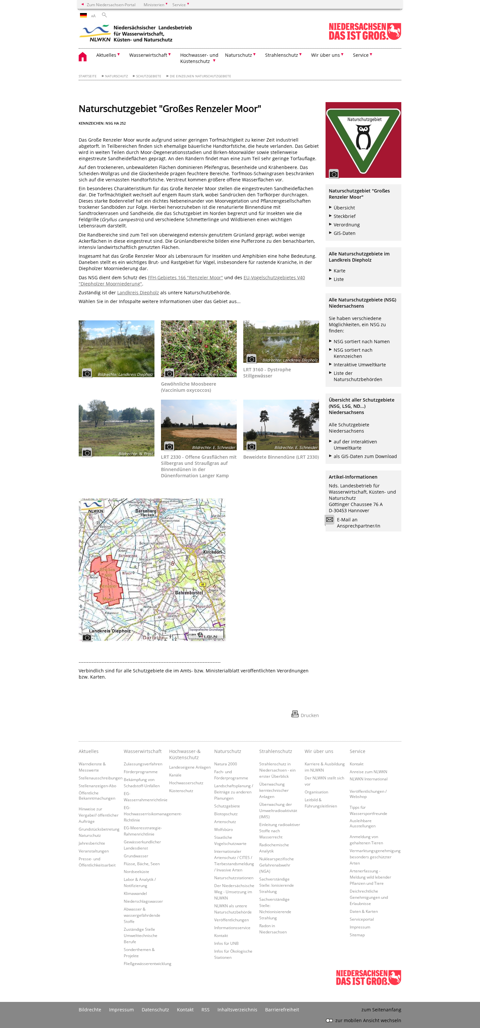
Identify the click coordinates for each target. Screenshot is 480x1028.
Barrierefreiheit (282, 1009)
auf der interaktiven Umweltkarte (355, 444)
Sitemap (357, 934)
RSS (205, 1009)
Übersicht (344, 208)
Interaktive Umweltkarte (360, 364)
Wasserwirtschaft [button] (148, 55)
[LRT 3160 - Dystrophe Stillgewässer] (281, 341)
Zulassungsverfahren (143, 763)
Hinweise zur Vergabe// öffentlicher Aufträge (99, 815)
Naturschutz (116, 76)
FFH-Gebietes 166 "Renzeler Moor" (185, 277)
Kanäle (175, 774)
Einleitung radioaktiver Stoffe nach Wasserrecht (279, 830)
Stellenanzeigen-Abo (97, 785)
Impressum (360, 926)
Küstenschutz (181, 790)
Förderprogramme (141, 771)
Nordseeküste (136, 871)
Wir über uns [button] (325, 55)
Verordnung (347, 225)
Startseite (88, 76)
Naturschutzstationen (233, 877)
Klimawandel (135, 893)
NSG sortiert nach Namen (362, 341)
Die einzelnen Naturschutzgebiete (200, 76)
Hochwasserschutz (186, 782)
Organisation (316, 791)
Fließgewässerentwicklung (147, 963)
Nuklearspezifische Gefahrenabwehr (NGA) (276, 865)
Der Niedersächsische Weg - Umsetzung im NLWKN (234, 891)
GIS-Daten (345, 233)
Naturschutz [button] (238, 55)
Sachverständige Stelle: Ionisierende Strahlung (276, 885)
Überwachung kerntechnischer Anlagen (274, 790)
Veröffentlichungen (231, 919)
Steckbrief (345, 216)
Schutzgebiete (148, 76)
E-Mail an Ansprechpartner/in (358, 522)
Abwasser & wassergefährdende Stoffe (142, 915)
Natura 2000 (225, 763)
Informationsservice (232, 927)
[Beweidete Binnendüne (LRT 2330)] (281, 425)
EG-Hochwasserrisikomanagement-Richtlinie (153, 813)
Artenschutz (225, 821)
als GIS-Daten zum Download (365, 456)
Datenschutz (155, 1009)
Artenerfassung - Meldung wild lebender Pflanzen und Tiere (370, 877)
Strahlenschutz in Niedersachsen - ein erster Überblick (277, 770)
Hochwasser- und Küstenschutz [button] (199, 58)
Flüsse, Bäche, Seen (142, 863)
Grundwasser (136, 855)
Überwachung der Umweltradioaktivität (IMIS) (278, 810)
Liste (339, 279)
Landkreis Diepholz (138, 292)
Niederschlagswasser (143, 901)
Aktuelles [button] (106, 55)
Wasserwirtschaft (143, 751)
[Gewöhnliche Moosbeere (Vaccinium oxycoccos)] (199, 348)
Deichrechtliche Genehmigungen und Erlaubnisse (369, 897)
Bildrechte (90, 1009)
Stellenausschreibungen (100, 777)
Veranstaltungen (94, 850)
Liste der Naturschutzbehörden (358, 376)
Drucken (310, 715)
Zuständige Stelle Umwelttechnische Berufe (140, 935)
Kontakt (221, 935)
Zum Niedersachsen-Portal (111, 4)
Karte (339, 271)
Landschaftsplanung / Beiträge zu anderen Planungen (233, 792)
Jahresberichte (92, 843)
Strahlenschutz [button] (281, 55)
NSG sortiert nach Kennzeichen (353, 353)
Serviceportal (362, 919)
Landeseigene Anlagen (190, 767)
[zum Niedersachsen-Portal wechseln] (365, 39)
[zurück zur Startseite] (136, 34)
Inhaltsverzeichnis (237, 1009)
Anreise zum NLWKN (368, 771)
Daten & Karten (364, 911)
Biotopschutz (226, 813)
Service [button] (361, 55)
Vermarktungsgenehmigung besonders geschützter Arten (375, 857)
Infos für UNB (226, 943)
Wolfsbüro (223, 829)
